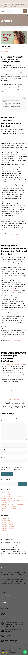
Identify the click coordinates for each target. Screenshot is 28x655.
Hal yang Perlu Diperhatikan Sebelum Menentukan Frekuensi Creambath (11, 104)
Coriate (13, 650)
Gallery (4, 600)
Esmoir (7, 648)
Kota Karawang (6, 520)
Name (3, 442)
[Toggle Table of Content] (24, 98)
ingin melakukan (14, 364)
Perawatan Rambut (6, 48)
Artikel (4, 602)
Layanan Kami (6, 597)
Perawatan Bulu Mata (8, 522)
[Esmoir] (8, 11)
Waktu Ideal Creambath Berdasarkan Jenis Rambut (12, 101)
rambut (10, 50)
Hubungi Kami (6, 604)
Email (3, 449)
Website (3, 457)
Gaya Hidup (5, 518)
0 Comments (4, 51)
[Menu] (25, 11)
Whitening (5, 534)
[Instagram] (2, 614)
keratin (14, 290)
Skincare (4, 530)
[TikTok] (4, 614)
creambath (4, 50)
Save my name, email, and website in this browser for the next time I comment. (12, 468)
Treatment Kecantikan (8, 532)
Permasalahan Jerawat (8, 526)
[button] (25, 652)
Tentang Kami (6, 595)
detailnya (3, 138)
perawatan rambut (6, 336)
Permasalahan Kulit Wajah (9, 528)
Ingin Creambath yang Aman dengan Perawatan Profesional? (11, 107)
